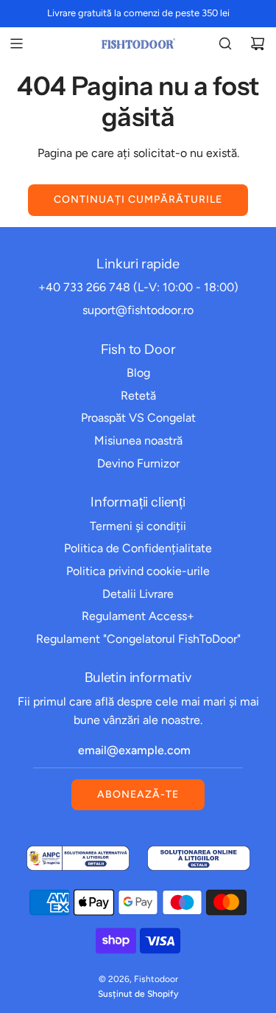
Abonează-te (138, 794)
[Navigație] (16, 43)
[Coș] (257, 43)
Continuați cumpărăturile (138, 199)
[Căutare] (225, 43)
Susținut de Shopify (138, 994)
